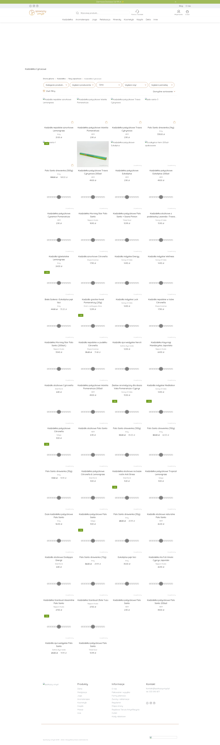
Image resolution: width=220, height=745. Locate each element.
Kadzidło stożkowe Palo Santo (92, 428)
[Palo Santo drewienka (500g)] (59, 154)
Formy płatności (119, 695)
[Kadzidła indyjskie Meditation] (161, 369)
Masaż (80, 709)
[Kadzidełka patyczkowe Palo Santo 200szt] (161, 584)
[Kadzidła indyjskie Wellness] (161, 240)
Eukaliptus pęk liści (127, 557)
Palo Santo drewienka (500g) (59, 170)
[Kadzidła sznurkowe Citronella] (93, 240)
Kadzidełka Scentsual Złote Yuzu (92, 600)
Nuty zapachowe (75, 79)
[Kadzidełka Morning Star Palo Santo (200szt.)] (59, 326)
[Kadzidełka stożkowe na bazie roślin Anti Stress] (127, 455)
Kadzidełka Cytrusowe (35, 69)
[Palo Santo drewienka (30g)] (59, 455)
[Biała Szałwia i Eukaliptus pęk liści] (59, 283)
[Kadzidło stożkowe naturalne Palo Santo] (161, 498)
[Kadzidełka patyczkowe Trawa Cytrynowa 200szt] (93, 154)
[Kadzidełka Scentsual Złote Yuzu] (93, 584)
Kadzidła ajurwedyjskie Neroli (127, 342)
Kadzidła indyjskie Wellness (161, 256)
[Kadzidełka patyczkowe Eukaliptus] (127, 154)
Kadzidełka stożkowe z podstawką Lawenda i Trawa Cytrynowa (161, 216)
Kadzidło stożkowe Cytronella (59, 385)
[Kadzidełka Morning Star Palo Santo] (93, 197)
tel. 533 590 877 (153, 691)
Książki (140, 19)
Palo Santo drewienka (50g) (126, 514)
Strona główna (48, 79)
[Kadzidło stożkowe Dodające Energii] (59, 541)
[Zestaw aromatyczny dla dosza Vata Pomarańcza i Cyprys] (127, 369)
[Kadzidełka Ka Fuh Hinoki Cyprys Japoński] (161, 541)
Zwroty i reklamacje (120, 699)
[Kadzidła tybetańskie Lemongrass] (59, 240)
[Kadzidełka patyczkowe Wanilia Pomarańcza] (93, 111)
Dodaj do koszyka (73, 124)
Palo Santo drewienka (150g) (161, 428)
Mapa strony (117, 706)
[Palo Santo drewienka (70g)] (93, 541)
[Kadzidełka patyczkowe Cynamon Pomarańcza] (59, 197)
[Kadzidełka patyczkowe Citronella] (59, 412)
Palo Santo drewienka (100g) (127, 428)
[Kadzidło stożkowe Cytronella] (59, 369)
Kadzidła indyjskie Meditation (161, 385)
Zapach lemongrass (113, 69)
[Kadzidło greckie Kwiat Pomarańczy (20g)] (93, 283)
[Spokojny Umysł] (49, 13)
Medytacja (82, 692)
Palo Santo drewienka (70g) (92, 557)
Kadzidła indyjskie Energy (127, 256)
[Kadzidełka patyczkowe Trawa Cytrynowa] (127, 111)
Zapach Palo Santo (140, 69)
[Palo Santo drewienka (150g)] (161, 412)
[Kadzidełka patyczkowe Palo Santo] (93, 498)
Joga (94, 19)
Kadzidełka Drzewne (194, 69)
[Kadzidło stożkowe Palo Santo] (93, 412)
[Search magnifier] (77, 13)
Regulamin (116, 702)
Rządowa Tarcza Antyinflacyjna (125, 709)
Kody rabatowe (119, 716)
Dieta (148, 19)
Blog (181, 6)
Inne (155, 19)
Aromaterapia (82, 19)
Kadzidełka (67, 19)
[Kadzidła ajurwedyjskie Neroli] (127, 326)
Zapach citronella (62, 69)
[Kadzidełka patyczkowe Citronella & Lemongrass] (93, 455)
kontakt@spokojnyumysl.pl (158, 688)
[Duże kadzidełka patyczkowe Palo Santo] (59, 498)
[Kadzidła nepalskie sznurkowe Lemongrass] (59, 111)
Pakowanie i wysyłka (121, 692)
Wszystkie (12, 69)
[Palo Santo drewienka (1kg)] (161, 111)
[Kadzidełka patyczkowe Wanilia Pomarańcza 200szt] (93, 369)
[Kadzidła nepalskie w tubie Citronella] (161, 283)
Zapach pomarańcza (167, 69)
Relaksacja (105, 19)
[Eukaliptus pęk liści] (127, 541)
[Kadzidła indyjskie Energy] (127, 240)
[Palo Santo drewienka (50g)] (127, 498)
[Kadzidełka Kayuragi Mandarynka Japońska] (161, 326)
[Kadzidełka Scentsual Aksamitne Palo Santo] (59, 584)
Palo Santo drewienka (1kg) (161, 127)
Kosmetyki (129, 19)
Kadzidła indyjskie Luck (127, 299)
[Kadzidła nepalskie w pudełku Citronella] (93, 326)
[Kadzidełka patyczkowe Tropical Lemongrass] (161, 455)
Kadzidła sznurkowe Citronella (92, 256)
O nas (188, 6)
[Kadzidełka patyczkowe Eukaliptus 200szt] (161, 154)
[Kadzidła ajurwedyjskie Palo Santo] (59, 626)
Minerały (117, 19)
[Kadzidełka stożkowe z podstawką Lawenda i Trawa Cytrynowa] (161, 197)
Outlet (114, 713)
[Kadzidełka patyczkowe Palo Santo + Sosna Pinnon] (127, 197)
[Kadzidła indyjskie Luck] (127, 283)
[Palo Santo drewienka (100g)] (127, 412)
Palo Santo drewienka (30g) (58, 471)
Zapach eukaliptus (87, 69)
